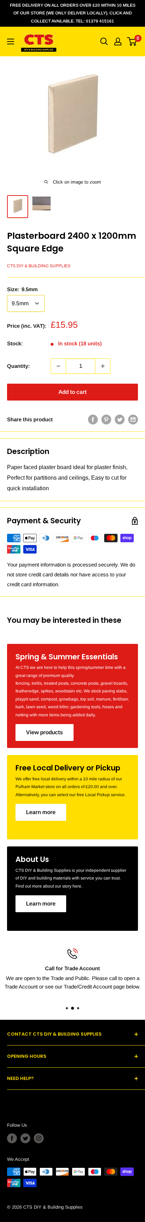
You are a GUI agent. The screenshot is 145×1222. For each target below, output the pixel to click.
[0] (132, 41)
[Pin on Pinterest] (106, 419)
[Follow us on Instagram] (39, 1138)
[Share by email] (133, 419)
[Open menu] (10, 41)
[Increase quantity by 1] (102, 366)
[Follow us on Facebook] (12, 1138)
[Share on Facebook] (93, 419)
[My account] (117, 41)
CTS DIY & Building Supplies (38, 265)
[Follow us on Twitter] (25, 1138)
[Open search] (104, 41)
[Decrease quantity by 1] (58, 366)
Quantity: (18, 366)
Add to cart (72, 392)
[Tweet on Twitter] (120, 419)
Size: (22, 289)
